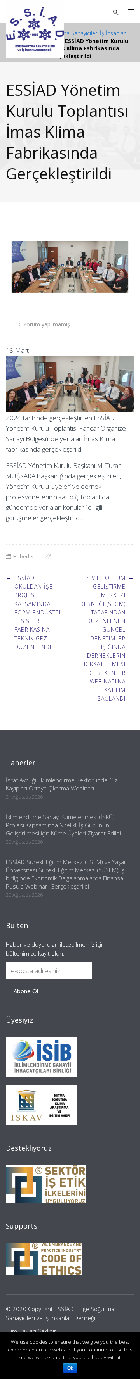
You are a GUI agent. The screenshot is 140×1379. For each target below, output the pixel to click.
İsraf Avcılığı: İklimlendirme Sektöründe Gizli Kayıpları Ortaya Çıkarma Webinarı (63, 784)
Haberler (23, 556)
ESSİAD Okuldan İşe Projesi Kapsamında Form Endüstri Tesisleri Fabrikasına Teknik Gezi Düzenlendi (37, 612)
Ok (70, 1368)
